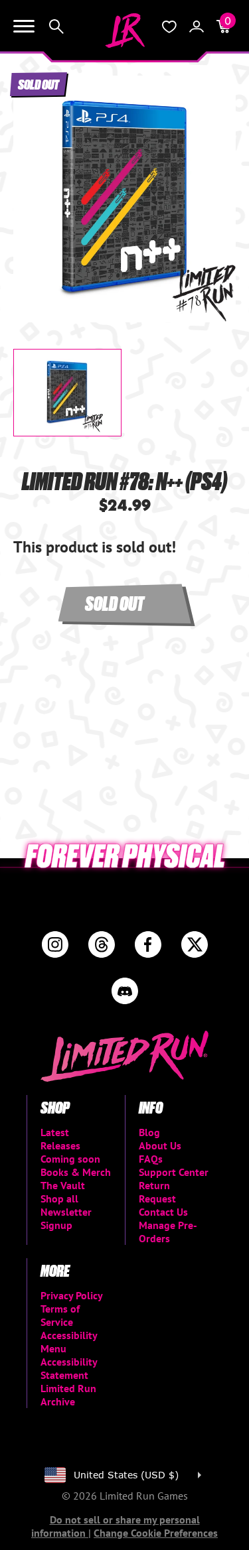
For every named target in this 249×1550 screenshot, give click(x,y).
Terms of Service (60, 1315)
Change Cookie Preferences (156, 1532)
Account (196, 26)
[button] (34, 187)
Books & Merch (76, 1172)
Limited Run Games (125, 30)
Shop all (59, 1198)
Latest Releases (60, 1139)
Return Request (157, 1192)
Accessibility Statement (69, 1368)
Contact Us (163, 1211)
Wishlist (169, 26)
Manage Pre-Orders (168, 1231)
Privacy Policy (72, 1295)
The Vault (63, 1185)
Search (56, 26)
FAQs (151, 1158)
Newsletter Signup (66, 1218)
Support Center (173, 1172)
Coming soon (70, 1158)
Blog (149, 1132)
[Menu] (24, 26)
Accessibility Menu (69, 1341)
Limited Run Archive (68, 1395)
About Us (160, 1145)
